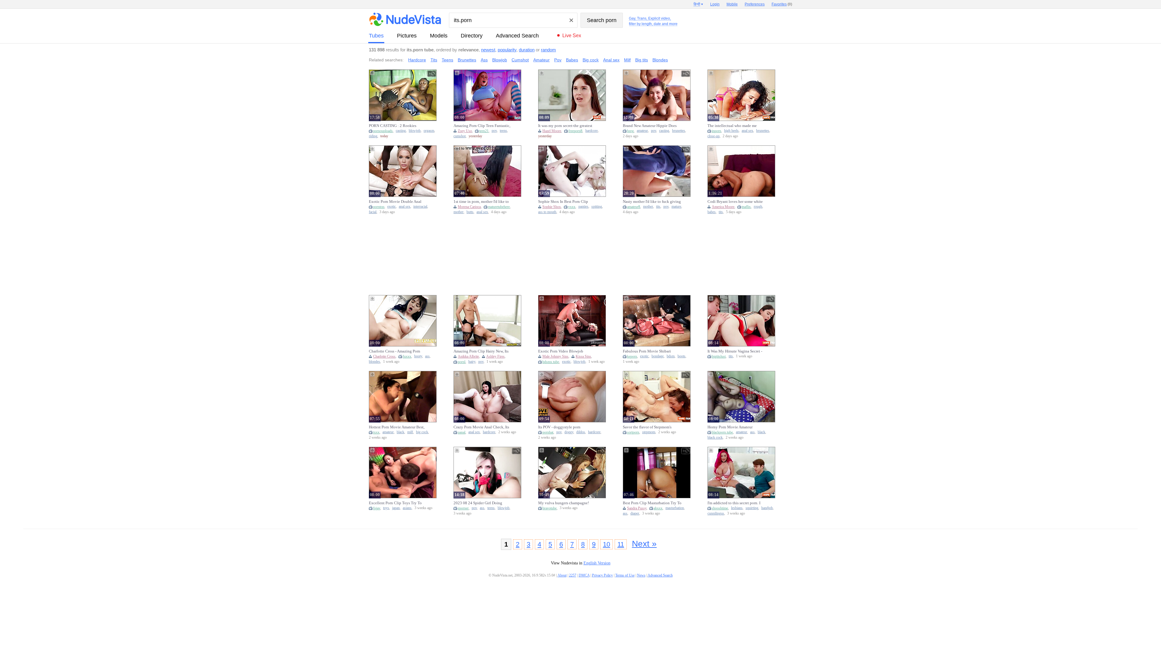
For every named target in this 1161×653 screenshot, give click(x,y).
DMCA (584, 575)
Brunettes (467, 59)
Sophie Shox (551, 207)
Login (715, 4)
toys (386, 508)
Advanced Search (517, 36)
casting (401, 131)
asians (407, 508)
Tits (434, 59)
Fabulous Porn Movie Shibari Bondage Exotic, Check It (647, 351)
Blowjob (499, 59)
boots (681, 356)
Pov (557, 59)
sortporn (633, 432)
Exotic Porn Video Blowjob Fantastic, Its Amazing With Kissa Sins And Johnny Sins (565, 351)
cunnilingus (715, 513)
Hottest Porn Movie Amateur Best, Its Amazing (396, 427)
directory (472, 36)
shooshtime (720, 508)
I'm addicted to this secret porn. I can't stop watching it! (733, 503)
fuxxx (407, 356)
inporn (716, 131)
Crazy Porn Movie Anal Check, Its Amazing (481, 427)
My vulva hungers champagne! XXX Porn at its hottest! (563, 503)
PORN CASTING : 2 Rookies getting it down (392, 125)
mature (676, 207)
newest (488, 49)
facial (372, 212)
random (548, 49)
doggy (568, 432)
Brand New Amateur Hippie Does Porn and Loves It (650, 125)
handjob (767, 508)
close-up (713, 136)
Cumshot (520, 59)
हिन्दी (697, 4)
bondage (658, 356)
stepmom (648, 432)
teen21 (484, 131)
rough (758, 207)
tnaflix (746, 207)
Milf (627, 59)
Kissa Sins (583, 356)
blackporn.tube (722, 432)
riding (373, 136)
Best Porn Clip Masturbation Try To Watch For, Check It (652, 503)
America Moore (723, 207)
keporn (632, 356)
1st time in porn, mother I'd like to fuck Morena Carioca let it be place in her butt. (482, 201)
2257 (572, 575)
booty (418, 356)
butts (470, 212)
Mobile (732, 4)
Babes (572, 59)
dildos (580, 432)
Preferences (755, 4)
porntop (378, 207)
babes (711, 212)
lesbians (737, 508)
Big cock (591, 59)
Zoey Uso (465, 131)
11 (620, 544)
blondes (374, 362)
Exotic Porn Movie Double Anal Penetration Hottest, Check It (395, 201)
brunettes (678, 131)
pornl (461, 362)
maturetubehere (499, 207)
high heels (731, 131)
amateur (642, 131)
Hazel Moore (551, 131)
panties (583, 207)
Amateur (541, 59)
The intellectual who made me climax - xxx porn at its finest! (732, 125)
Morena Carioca (469, 207)
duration (527, 49)
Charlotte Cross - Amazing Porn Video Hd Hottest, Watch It (394, 351)
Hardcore (417, 59)
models (438, 36)
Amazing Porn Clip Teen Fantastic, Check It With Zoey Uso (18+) (482, 125)
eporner (463, 508)
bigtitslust (719, 356)
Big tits (641, 59)
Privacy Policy (602, 575)
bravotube (549, 508)
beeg (630, 131)
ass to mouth (547, 212)
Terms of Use (625, 575)
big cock (422, 432)
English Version (597, 563)
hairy (471, 362)
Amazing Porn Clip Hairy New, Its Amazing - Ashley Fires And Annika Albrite (483, 351)
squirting (752, 508)
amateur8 (633, 207)
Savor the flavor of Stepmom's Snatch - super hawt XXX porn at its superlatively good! (652, 427)
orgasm (429, 131)
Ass (484, 59)
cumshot (460, 136)
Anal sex (611, 59)
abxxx (658, 508)
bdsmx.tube (550, 362)
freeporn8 (575, 131)
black (400, 432)
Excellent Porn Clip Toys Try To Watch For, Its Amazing (395, 503)
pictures (407, 36)
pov (494, 131)
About (562, 575)
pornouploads (383, 131)
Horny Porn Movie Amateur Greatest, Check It (730, 427)
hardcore (591, 131)
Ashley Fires (495, 356)
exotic (391, 207)
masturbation (674, 508)
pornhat (547, 432)
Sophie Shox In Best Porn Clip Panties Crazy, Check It (563, 201)
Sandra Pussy (636, 508)
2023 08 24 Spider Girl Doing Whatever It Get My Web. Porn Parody (478, 503)
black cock (715, 438)
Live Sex (571, 35)
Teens (447, 59)
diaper (634, 513)
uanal (461, 432)
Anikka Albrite (468, 356)
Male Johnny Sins (555, 356)
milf (410, 432)
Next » (644, 543)
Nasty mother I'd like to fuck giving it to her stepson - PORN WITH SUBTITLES (652, 201)
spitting (596, 207)
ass (427, 356)
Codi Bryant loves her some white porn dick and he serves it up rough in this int (736, 201)
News (641, 575)
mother (458, 212)
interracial (420, 207)
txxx (376, 432)
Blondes (660, 59)
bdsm (671, 356)
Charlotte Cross (384, 356)
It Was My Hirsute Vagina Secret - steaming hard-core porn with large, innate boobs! (736, 351)
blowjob (415, 131)
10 (606, 544)
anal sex (747, 131)
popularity (507, 49)
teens (503, 131)
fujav (376, 508)
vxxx (571, 207)
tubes (376, 36)
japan (396, 508)
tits (658, 207)
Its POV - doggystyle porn (559, 427)
